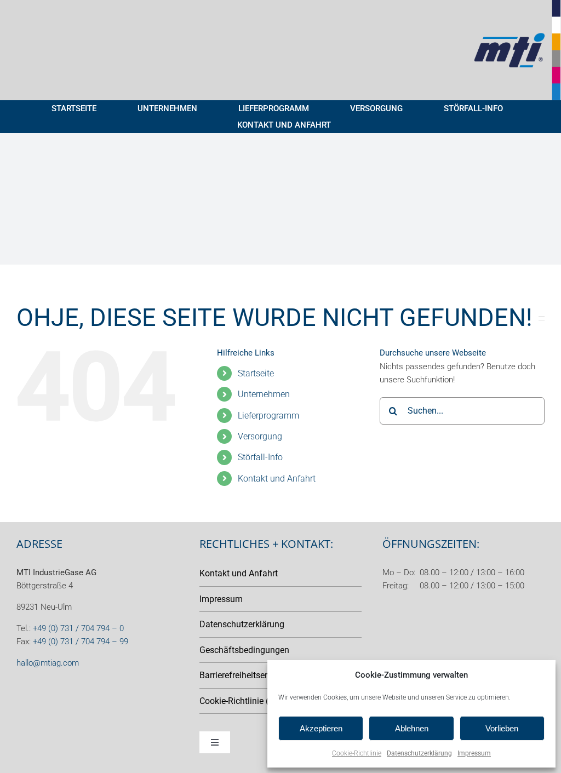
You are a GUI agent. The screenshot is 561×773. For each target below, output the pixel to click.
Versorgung (260, 436)
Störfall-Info (260, 457)
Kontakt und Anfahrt (277, 478)
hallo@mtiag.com (47, 663)
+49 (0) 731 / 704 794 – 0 (78, 628)
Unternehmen (264, 394)
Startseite (256, 373)
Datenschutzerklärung (419, 753)
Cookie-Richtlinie (356, 753)
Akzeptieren (321, 728)
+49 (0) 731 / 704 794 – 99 (80, 641)
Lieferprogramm (268, 415)
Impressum (474, 753)
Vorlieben (501, 728)
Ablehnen (411, 728)
